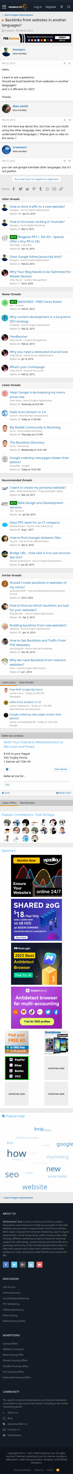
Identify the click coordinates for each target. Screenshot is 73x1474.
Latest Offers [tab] (9, 802)
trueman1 (20, 147)
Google (25, 465)
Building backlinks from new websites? (38, 625)
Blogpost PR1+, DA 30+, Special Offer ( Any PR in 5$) (37, 239)
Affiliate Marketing (13, 1309)
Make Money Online (14, 1321)
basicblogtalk (16, 648)
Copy (7, 784)
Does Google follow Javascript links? (36, 256)
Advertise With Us (17, 1424)
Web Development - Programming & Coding (40, 491)
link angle (15, 245)
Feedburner (19, 336)
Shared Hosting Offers (15, 1360)
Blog (10, 1418)
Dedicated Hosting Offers (17, 1377)
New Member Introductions (33, 415)
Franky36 (14, 325)
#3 (69, 160)
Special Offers (10, 1343)
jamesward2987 (18, 590)
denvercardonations (20, 560)
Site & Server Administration (38, 355)
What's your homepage (27, 367)
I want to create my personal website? (38, 487)
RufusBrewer (16, 613)
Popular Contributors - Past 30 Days (28, 814)
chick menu (16, 400)
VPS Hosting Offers (13, 1371)
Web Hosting (10, 1315)
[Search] (68, 6)
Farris (13, 431)
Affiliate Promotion (13, 1349)
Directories (23, 446)
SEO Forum (9, 1287)
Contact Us (13, 1429)
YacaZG (14, 541)
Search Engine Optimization (34, 210)
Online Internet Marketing (38, 648)
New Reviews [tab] (27, 802)
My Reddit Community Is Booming (35, 427)
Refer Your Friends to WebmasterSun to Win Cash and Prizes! (33, 744)
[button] (4, 7)
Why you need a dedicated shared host (39, 352)
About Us (12, 1412)
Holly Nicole (16, 280)
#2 (69, 120)
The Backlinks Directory (27, 442)
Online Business (11, 1292)
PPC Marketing (11, 1304)
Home (50, 1470)
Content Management (35, 280)
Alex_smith (20, 106)
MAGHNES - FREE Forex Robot (40, 301)
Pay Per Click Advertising (39, 526)
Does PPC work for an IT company (35, 522)
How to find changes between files (35, 537)
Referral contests (12, 735)
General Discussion (34, 370)
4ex (11, 305)
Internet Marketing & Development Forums (37, 592)
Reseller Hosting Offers (15, 1366)
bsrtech (14, 415)
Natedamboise (17, 526)
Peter (12, 668)
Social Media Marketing (32, 225)
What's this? (64, 792)
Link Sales (26, 245)
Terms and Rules (22, 1470)
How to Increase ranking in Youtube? (37, 221)
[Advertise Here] (56, 1068)
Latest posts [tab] (9, 682)
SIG (11, 510)
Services (19, 305)
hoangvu (9, 30)
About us (39, 1470)
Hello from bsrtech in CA (28, 412)
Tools (7, 792)
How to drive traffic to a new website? (37, 206)
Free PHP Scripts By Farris (26, 689)
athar (12, 491)
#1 (69, 63)
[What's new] (61, 6)
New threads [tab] (26, 682)
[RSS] (58, 1470)
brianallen (15, 465)
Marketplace (14, 1435)
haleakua (14, 628)
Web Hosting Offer (13, 1354)
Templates (15, 696)
